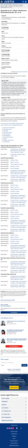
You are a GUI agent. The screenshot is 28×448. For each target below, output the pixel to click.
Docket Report (6, 135)
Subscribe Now (14, 387)
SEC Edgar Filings (21, 177)
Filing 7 (5, 99)
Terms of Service (14, 440)
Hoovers (13, 177)
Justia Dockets (14, 179)
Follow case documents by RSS (19, 71)
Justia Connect (14, 431)
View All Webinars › (14, 346)
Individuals (5, 401)
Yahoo (12, 156)
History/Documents (8, 137)
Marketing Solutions (7, 420)
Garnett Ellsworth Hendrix (16, 164)
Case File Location (7, 132)
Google (19, 154)
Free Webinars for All (7, 318)
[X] (19, 428)
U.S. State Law (6, 414)
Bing (23, 154)
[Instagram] (13, 428)
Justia (15, 425)
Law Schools (5, 408)
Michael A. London (14, 166)
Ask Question (14, 312)
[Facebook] (11, 428)
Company (14, 436)
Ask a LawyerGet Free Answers (6, 305)
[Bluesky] (17, 428)
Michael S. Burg (14, 160)
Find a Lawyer (5, 359)
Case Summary (6, 134)
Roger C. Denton (14, 162)
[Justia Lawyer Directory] (20, 428)
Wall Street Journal (15, 150)
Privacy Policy (14, 443)
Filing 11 (5, 82)
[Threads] (15, 428)
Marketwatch (22, 149)
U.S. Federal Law (6, 411)
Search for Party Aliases (9, 127)
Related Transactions (8, 140)
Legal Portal (14, 433)
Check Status (6, 141)
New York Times (19, 152)
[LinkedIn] (7, 428)
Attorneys (5, 131)
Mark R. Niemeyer (14, 168)
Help (14, 438)
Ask (15, 156)
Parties (5, 138)
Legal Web (13, 154)
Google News (14, 149)
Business (4, 404)
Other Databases (6, 417)
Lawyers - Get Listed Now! (14, 369)
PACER (10, 121)
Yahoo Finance (23, 175)
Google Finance (15, 175)
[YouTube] (9, 428)
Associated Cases (7, 129)
